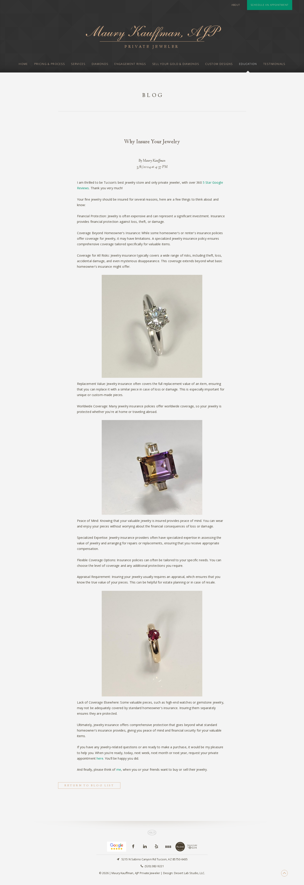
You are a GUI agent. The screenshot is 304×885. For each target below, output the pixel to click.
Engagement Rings (130, 64)
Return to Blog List (89, 786)
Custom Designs (219, 64)
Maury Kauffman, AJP (152, 36)
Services (78, 64)
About (235, 4)
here (100, 758)
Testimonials (274, 64)
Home (23, 64)
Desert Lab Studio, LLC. (189, 873)
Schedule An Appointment (269, 4)
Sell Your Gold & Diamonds (175, 64)
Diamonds (100, 64)
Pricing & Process (49, 64)
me (118, 769)
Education (248, 64)
